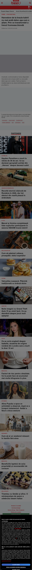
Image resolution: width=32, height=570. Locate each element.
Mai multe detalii (18, 528)
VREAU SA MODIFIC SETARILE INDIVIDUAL (16, 567)
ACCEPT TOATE (16, 564)
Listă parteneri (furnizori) (6, 561)
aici (16, 538)
